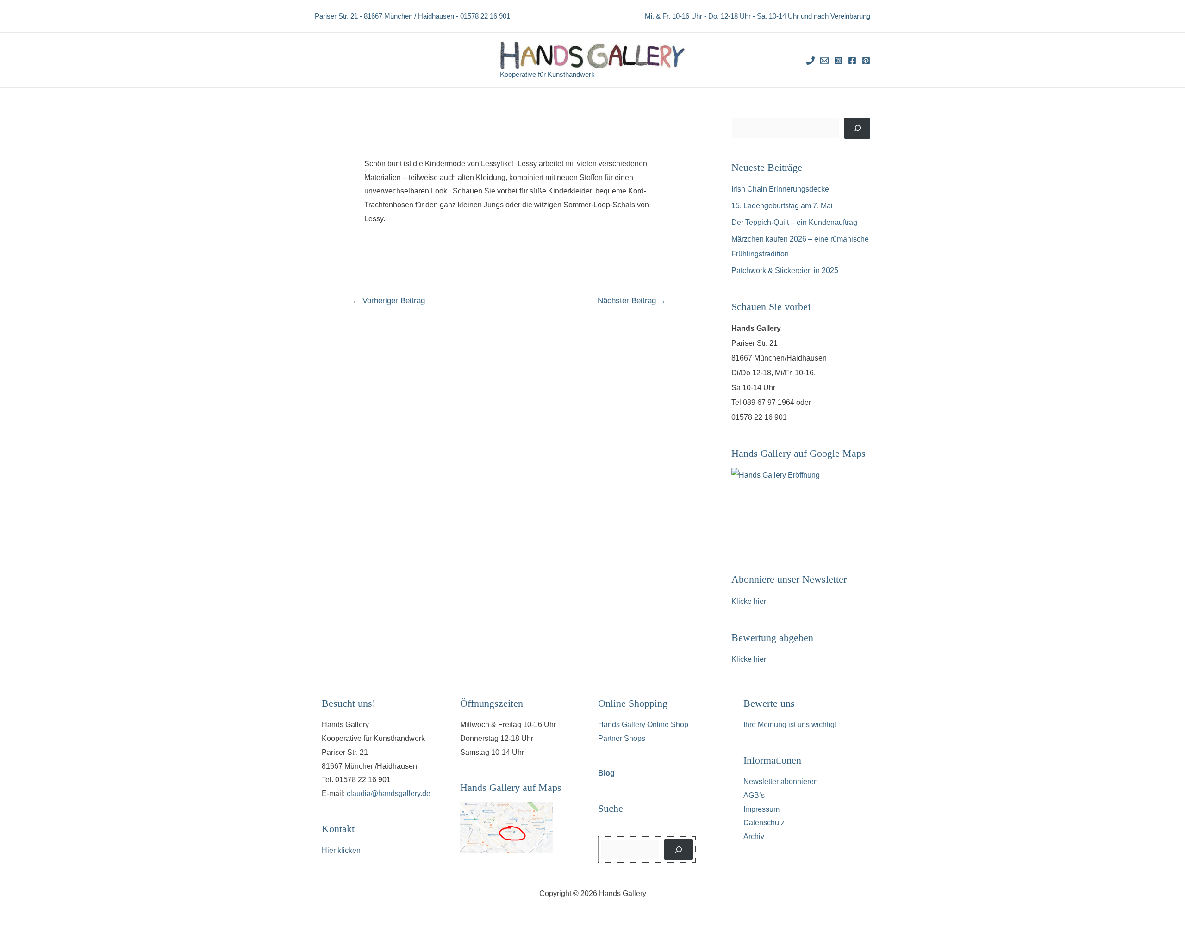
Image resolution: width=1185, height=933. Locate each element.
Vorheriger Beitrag (388, 300)
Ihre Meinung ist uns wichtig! (789, 724)
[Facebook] (852, 60)
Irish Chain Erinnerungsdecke (780, 189)
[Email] (824, 60)
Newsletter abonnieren (780, 781)
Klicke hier (748, 601)
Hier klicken (341, 850)
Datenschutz (764, 823)
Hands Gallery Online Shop (643, 724)
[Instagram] (838, 60)
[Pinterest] (866, 60)
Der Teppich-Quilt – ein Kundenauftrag (794, 222)
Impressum (761, 809)
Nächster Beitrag (632, 300)
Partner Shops (621, 738)
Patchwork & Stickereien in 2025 (784, 270)
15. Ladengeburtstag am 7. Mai (782, 206)
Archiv (753, 836)
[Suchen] (857, 128)
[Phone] (810, 60)
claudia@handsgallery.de (388, 793)
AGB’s (754, 795)
